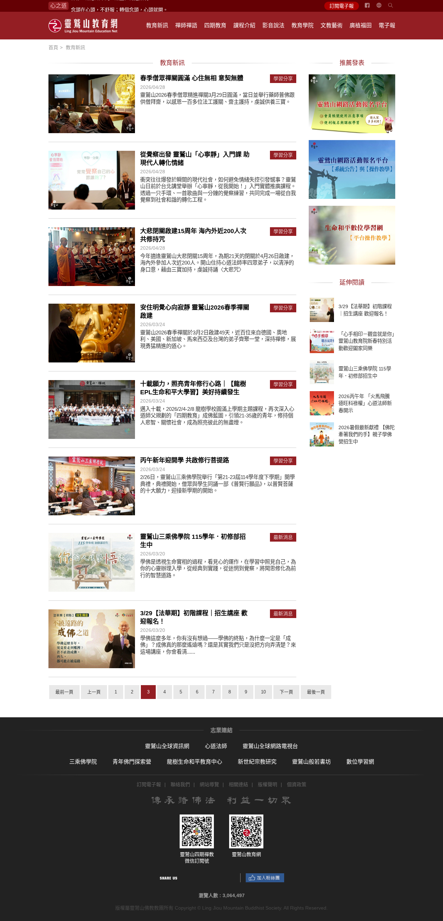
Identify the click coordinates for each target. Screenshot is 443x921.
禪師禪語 (186, 25)
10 (263, 691)
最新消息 (283, 537)
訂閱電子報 (341, 6)
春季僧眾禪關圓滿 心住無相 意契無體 (191, 78)
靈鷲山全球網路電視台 (270, 746)
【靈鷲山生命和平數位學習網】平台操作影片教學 (352, 234)
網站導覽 (209, 784)
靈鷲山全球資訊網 (167, 746)
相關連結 (238, 784)
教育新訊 (157, 25)
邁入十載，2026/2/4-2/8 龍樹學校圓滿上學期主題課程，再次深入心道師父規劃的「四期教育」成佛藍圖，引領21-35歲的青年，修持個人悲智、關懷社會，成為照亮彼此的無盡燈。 (217, 415)
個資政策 (296, 784)
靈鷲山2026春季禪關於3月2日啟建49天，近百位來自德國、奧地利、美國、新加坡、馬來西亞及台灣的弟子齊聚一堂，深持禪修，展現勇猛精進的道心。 (218, 339)
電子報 (387, 25)
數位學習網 (360, 762)
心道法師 (216, 746)
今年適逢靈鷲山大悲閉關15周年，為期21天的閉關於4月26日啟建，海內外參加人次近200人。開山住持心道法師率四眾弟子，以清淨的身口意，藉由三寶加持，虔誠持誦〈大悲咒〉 (217, 263)
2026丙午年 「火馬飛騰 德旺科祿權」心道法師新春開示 (365, 403)
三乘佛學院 (83, 762)
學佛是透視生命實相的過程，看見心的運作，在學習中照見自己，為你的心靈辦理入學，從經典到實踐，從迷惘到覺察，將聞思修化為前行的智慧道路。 (218, 568)
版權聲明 (267, 784)
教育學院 (302, 25)
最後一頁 (316, 691)
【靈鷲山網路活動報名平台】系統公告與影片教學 (352, 168)
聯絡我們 (180, 784)
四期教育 (215, 25)
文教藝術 (331, 25)
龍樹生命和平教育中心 (194, 762)
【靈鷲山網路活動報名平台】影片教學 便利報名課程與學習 (352, 102)
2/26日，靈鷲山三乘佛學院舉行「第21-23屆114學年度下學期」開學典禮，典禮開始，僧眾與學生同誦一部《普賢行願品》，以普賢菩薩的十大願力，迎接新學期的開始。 (217, 484)
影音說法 (273, 25)
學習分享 (283, 78)
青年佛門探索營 (131, 762)
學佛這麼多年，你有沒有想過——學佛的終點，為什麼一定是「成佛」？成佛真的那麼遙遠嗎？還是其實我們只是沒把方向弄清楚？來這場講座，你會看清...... (218, 645)
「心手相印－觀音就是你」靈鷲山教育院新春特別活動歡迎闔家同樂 (366, 341)
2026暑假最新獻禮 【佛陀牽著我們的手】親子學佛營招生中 (366, 434)
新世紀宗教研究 (257, 762)
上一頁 (94, 691)
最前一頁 (64, 691)
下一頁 (286, 691)
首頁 (53, 47)
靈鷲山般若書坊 (311, 762)
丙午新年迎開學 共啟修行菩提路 (184, 460)
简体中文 (383, 8)
